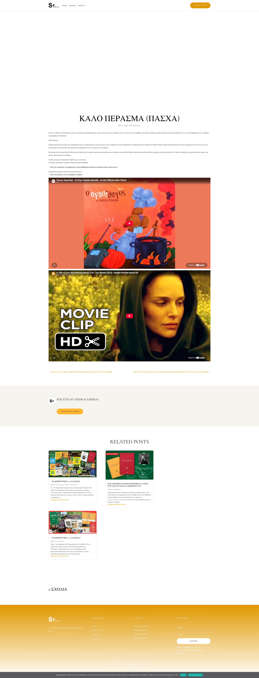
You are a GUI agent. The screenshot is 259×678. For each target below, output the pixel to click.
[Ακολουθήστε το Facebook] (49, 638)
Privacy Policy (96, 630)
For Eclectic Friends (62, 485)
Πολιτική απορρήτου (195, 675)
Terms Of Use (96, 635)
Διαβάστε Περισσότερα (60, 500)
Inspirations (136, 125)
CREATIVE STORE (200, 5)
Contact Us (95, 639)
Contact (80, 5)
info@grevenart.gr (141, 630)
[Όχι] (256, 675)
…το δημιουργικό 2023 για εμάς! (65, 481)
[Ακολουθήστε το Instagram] (53, 638)
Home (64, 5)
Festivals (72, 5)
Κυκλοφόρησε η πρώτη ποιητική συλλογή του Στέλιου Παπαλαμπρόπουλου (128, 485)
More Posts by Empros (70, 411)
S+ (122, 125)
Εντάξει (183, 675)
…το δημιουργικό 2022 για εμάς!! (66, 538)
